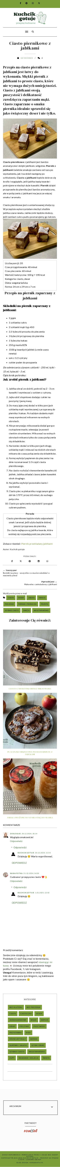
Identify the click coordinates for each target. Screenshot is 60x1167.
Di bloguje (15, 833)
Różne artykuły (17, 1039)
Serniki (33, 1039)
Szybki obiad (37, 1045)
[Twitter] (37, 3)
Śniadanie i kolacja (28, 1058)
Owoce (42, 598)
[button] (15, 30)
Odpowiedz (16, 841)
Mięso (34, 1020)
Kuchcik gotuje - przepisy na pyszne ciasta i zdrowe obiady (38, 1158)
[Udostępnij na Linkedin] (39, 561)
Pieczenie (9, 604)
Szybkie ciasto (12, 610)
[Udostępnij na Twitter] (21, 561)
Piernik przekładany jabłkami (37, 543)
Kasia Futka (16, 873)
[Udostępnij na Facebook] (12, 561)
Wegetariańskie (41, 610)
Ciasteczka (26, 1014)
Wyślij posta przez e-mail (15, 593)
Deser (21, 598)
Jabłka (31, 598)
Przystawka (15, 1033)
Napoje (44, 1020)
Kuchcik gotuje (17, 549)
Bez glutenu (15, 1007)
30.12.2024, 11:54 (43, 853)
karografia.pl (36, 1162)
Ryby (28, 1033)
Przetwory (39, 1026)
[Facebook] (18, 3)
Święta (26, 610)
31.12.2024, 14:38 (31, 873)
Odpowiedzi (20, 847)
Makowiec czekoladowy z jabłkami (40, 584)
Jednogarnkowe (17, 1020)
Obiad (12, 1026)
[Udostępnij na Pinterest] (30, 561)
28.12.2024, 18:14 (29, 833)
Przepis (44, 604)
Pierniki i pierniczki (27, 604)
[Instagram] (31, 3)
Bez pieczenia (33, 1007)
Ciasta (11, 598)
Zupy (11, 1058)
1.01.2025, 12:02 (42, 893)
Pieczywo (24, 1026)
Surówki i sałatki (18, 1045)
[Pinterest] (25, 3)
